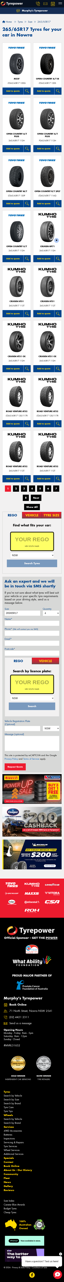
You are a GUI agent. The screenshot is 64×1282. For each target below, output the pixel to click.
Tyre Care (9, 1107)
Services (9, 1127)
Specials (9, 1158)
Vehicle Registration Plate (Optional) (17, 723)
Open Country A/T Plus (16, 135)
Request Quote (15, 766)
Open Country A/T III (47, 79)
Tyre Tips (8, 1111)
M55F (16, 79)
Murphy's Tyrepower (34, 10)
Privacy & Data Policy (21, 1267)
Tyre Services (10, 1146)
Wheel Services (11, 1150)
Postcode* (10, 649)
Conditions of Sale (39, 1267)
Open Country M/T (16, 191)
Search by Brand (12, 1103)
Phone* (21, 629)
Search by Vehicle (13, 1095)
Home (8, 21)
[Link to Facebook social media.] (32, 1275)
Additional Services (13, 1154)
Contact (8, 1162)
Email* (8, 639)
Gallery (8, 1186)
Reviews (9, 1190)
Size (7, 608)
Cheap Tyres (10, 1212)
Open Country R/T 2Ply (47, 191)
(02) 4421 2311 (19, 1017)
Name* (8, 619)
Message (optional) (14, 734)
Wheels (8, 1115)
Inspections (9, 1138)
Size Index (9, 1200)
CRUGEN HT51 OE (16, 356)
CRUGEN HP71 (47, 246)
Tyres (7, 1091)
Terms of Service (31, 758)
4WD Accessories (13, 1130)
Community (11, 1174)
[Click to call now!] (38, 3)
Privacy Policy (11, 758)
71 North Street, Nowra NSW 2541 (30, 1011)
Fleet (7, 1178)
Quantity (47, 608)
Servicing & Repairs (14, 1142)
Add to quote (13, 91)
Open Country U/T (16, 246)
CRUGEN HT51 (17, 301)
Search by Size (11, 1099)
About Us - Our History (18, 1170)
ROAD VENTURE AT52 (16, 411)
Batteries (8, 1134)
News (7, 1182)
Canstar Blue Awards (14, 1204)
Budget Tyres (10, 1208)
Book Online (11, 1166)
